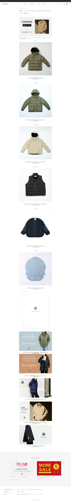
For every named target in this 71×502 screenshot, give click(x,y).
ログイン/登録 (29, 489)
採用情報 (22, 491)
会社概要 (18, 491)
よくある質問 (35, 489)
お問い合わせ (40, 489)
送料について (19, 489)
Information (17, 479)
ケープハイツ (27, 8)
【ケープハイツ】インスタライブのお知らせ (18, 476)
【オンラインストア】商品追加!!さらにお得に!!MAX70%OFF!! (45, 477)
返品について (24, 489)
